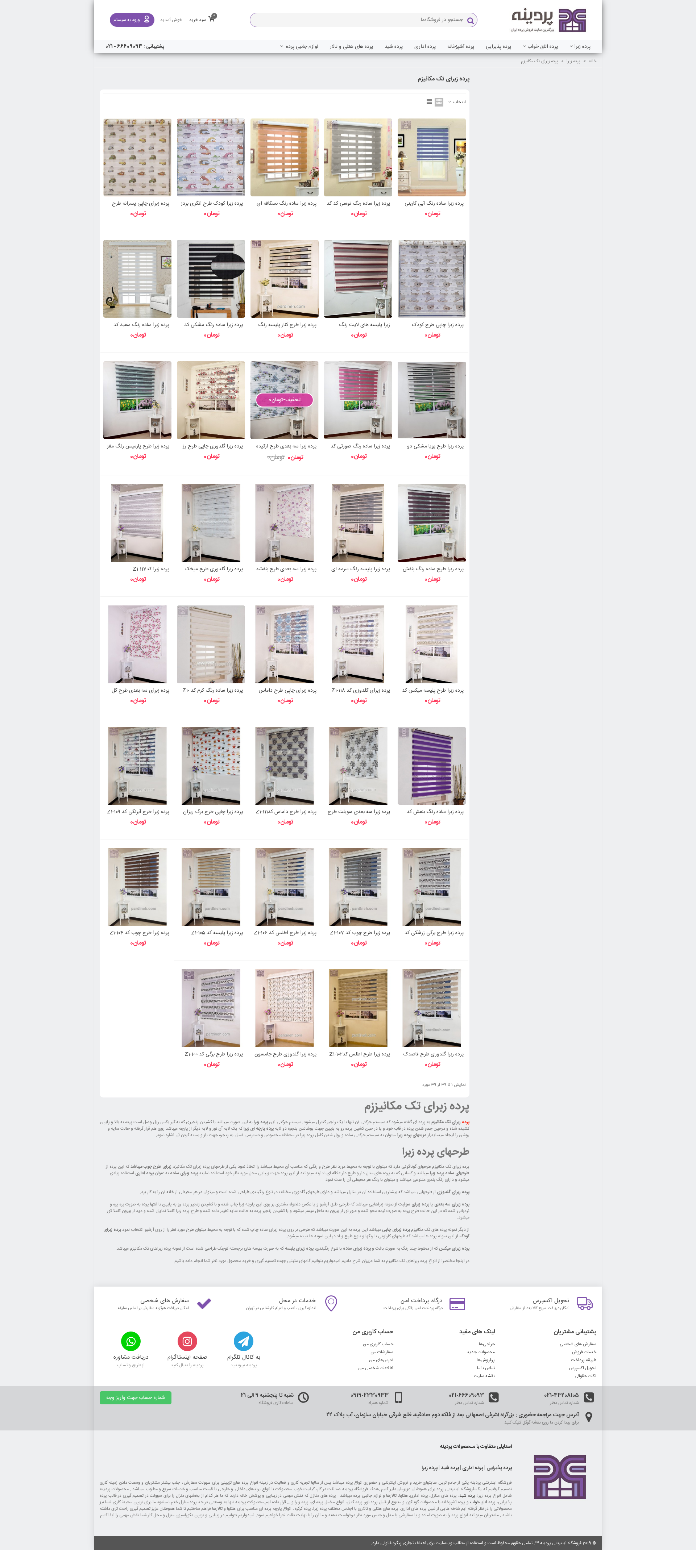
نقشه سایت (484, 1376)
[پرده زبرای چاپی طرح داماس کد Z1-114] (284, 644)
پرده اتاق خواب (542, 46)
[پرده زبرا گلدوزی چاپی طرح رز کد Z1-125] (211, 400)
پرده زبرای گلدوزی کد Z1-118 (360, 691)
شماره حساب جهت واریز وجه (135, 1397)
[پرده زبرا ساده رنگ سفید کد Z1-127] (137, 279)
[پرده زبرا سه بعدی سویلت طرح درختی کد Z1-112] (358, 766)
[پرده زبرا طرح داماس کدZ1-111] (284, 766)
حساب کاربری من (378, 1344)
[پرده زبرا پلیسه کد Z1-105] (211, 887)
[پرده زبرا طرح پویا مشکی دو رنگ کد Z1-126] (432, 400)
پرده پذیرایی (498, 46)
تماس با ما (486, 1368)
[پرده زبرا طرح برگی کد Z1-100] (211, 1008)
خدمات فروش (584, 1352)
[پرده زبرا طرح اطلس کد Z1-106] (284, 887)
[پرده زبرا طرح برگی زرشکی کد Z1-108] (432, 887)
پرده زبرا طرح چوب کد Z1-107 (360, 933)
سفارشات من (381, 1352)
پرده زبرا (582, 46)
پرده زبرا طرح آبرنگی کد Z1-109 (138, 812)
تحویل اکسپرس (551, 1301)
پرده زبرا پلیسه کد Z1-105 (217, 933)
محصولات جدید (481, 1352)
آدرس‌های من (381, 1360)
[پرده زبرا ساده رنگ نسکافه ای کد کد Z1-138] (284, 157)
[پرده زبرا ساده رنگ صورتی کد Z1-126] (358, 400)
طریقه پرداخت (583, 1360)
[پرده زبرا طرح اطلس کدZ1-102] (358, 1008)
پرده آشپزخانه (460, 46)
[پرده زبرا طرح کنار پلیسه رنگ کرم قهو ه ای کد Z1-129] (284, 279)
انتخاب (459, 102)
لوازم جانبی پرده (301, 46)
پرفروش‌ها (486, 1360)
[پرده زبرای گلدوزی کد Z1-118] (358, 644)
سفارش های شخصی (164, 1301)
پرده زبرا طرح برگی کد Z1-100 (214, 1054)
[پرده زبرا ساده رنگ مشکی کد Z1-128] (211, 279)
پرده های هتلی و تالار (351, 46)
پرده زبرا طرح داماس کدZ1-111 (286, 812)
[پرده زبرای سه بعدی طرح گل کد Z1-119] (137, 644)
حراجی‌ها (487, 1344)
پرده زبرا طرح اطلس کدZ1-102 (359, 1054)
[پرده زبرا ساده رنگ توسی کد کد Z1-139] (358, 157)
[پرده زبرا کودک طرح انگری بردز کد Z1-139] (211, 157)
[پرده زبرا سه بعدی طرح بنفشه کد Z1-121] (284, 523)
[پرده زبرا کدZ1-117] (137, 523)
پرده (465, 1122)
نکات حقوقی (585, 1376)
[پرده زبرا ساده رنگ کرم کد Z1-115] (211, 644)
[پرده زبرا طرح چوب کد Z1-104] (137, 887)
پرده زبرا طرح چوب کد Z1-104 (139, 933)
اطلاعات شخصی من (375, 1368)
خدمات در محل (297, 1301)
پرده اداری (425, 46)
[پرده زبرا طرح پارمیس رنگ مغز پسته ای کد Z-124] (137, 400)
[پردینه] (549, 20)
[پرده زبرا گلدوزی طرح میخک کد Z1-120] (211, 523)
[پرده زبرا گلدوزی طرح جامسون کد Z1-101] (284, 1008)
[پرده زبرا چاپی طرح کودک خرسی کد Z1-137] (432, 279)
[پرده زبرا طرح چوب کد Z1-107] (358, 887)
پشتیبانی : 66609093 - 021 (134, 46)
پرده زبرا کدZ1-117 (151, 569)
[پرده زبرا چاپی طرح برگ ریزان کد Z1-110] (211, 766)
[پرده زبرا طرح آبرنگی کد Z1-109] (137, 766)
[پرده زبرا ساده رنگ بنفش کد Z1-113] (432, 766)
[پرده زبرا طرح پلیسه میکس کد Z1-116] (432, 644)
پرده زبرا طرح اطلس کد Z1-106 (285, 933)
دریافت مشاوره (131, 1357)
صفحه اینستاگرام (187, 1357)
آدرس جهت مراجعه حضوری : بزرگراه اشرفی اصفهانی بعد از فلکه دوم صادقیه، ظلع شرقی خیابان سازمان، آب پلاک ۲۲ (452, 1415)
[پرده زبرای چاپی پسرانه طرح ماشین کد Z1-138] (137, 157)
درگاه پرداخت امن (422, 1301)
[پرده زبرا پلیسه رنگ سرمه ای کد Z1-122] (358, 523)
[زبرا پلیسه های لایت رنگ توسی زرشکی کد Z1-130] (358, 279)
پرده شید (394, 46)
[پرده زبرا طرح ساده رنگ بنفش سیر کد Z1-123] (432, 523)
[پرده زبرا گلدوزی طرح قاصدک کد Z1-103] (432, 1008)
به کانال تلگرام (243, 1357)
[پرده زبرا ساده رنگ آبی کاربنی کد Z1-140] (432, 157)
